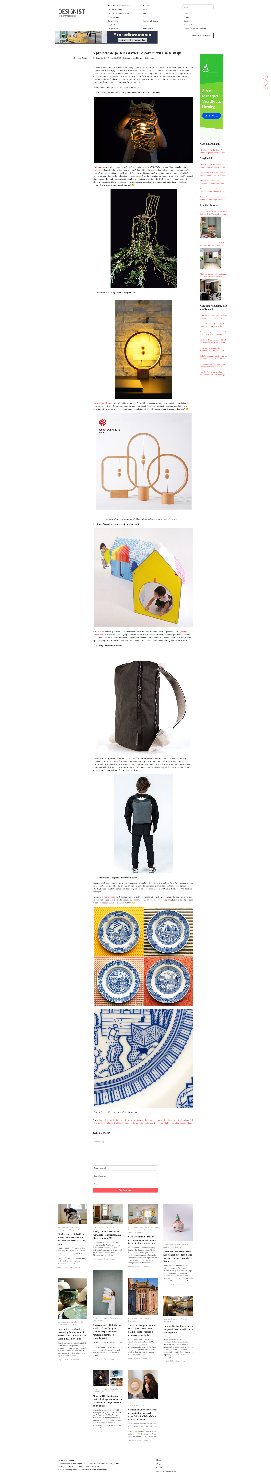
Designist (71, 1460)
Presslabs (103, 1469)
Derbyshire (161, 1119)
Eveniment (185, 1319)
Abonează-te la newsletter (201, 35)
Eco (144, 17)
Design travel (148, 24)
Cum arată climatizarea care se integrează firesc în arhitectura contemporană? (178, 1329)
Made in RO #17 (69, 1324)
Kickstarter (119, 1122)
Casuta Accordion (141, 1119)
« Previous (77, 58)
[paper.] (116, 761)
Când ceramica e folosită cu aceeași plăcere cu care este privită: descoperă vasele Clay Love (72, 1238)
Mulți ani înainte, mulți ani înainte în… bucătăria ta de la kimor (213, 275)
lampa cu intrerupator (134, 1122)
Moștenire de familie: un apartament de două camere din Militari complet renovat (212, 181)
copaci (153, 1119)
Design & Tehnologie (171, 1319)
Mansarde (146, 5)
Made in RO (188, 24)
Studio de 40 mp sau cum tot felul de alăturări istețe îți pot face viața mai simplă (213, 341)
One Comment (109, 1259)
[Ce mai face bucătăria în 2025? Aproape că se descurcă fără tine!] (210, 258)
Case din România (115, 9)
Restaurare (111, 1227)
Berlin (115, 1119)
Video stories (148, 28)
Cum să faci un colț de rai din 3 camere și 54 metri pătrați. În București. (212, 324)
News (145, 9)
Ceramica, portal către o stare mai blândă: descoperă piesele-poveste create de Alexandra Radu (178, 1256)
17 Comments (145, 1266)
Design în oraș (113, 28)
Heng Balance (106, 1122)
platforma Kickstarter (154, 1122)
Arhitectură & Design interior (119, 5)
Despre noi (188, 17)
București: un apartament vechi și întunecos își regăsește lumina (213, 198)
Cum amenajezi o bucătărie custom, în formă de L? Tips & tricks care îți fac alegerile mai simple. (213, 212)
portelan (175, 1122)
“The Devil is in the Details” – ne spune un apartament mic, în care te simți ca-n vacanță (213, 151)
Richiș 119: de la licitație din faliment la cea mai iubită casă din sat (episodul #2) (107, 1235)
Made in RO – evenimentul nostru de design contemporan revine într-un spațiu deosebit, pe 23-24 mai (107, 1400)
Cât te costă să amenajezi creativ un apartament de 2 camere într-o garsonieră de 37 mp (213, 316)
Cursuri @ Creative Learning (195, 28)
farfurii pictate (182, 1119)
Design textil (115, 1318)
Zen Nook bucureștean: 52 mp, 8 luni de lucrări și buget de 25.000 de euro (214, 173)
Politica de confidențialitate (167, 1471)
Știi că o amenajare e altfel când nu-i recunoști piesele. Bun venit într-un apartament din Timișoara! (213, 357)
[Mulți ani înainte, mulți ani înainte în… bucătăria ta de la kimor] (210, 289)
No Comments (150, 58)
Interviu (178, 1247)
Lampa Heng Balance (103, 402)
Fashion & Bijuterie (150, 21)
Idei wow (139, 58)
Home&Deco (98, 1320)
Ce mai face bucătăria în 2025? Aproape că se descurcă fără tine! (212, 244)
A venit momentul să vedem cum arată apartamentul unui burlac (212, 365)
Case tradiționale (99, 1227)
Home (186, 13)
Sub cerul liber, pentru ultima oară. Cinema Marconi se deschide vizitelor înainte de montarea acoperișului (142, 1330)
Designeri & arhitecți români (118, 13)
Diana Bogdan (101, 58)
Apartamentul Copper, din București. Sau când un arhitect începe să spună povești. (212, 349)
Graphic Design (114, 24)
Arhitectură (132, 1318)
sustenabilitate (186, 1122)
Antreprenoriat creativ (66, 1227)
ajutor (109, 1119)
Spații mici (138, 1232)
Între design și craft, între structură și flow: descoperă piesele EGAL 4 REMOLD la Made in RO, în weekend (72, 1333)
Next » (84, 58)
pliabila (167, 1122)
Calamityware (108, 896)
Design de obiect (114, 17)
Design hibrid (113, 21)
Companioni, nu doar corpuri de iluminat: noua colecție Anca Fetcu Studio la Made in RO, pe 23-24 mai (142, 1414)
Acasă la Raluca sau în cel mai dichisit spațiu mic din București (212, 373)
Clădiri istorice (143, 1318)
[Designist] (72, 15)
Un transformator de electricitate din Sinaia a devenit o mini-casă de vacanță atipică (214, 190)
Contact (187, 21)
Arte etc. (146, 13)
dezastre (171, 1119)
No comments (74, 1267)
